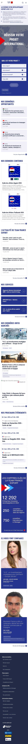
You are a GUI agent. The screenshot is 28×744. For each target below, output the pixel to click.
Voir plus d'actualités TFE (19, 278)
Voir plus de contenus (20, 223)
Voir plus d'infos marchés (19, 406)
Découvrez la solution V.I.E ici (16, 22)
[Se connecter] (25, 2)
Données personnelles (8, 704)
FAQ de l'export (6, 662)
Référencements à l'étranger (9, 688)
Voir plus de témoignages (19, 645)
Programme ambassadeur (8, 691)
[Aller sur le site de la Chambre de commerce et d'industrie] (8, 733)
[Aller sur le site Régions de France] (8, 739)
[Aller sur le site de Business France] (7, 727)
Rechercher (14, 85)
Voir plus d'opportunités (19, 154)
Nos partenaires (6, 695)
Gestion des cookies (7, 717)
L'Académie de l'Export (8, 682)
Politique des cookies (8, 707)
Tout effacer (5, 89)
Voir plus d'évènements (19, 467)
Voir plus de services (20, 316)
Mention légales (6, 701)
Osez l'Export (6, 675)
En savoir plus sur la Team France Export (13, 530)
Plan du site (5, 711)
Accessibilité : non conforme (9, 714)
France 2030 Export (7, 678)
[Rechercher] (22, 2)
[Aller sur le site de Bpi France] (8, 736)
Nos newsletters (6, 669)
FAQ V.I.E (5, 666)
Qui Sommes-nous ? (7, 659)
